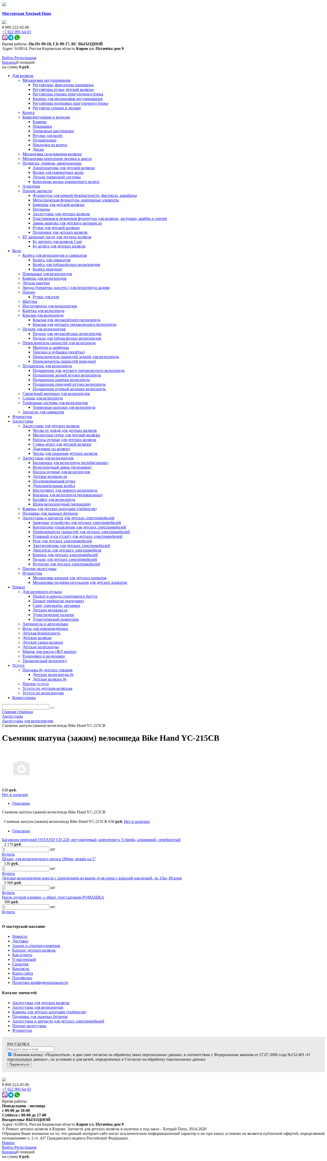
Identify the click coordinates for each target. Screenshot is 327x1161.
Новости (19, 936)
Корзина (9, 62)
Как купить (22, 955)
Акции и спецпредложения (36, 945)
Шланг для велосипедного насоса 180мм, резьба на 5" (49, 859)
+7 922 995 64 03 (16, 1089)
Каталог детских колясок (34, 950)
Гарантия (20, 964)
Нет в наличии (15, 794)
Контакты (20, 968)
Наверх (8, 1143)
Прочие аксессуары (29, 1026)
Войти (8, 58)
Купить (8, 854)
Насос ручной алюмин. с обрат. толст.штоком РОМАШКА (53, 897)
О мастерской (24, 959)
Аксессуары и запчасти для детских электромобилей (58, 1021)
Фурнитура (22, 1030)
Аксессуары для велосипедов (37, 1007)
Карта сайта (22, 973)
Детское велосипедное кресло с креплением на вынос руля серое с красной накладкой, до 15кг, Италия (92, 878)
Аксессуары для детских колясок (40, 1003)
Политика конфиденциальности (40, 982)
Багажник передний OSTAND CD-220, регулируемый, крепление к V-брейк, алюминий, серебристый (91, 839)
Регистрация (25, 58)
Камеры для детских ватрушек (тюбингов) (49, 1012)
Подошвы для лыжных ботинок (40, 1016)
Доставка (20, 941)
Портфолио (22, 978)
